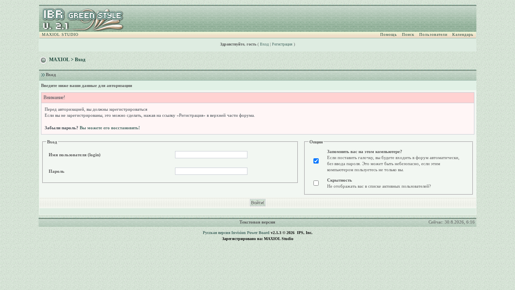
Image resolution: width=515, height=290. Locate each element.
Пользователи (433, 34)
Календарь (463, 34)
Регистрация (282, 44)
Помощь (388, 34)
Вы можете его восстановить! (110, 127)
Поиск (408, 34)
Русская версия (216, 232)
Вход (264, 44)
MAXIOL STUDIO (60, 34)
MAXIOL (59, 59)
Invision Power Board (250, 232)
